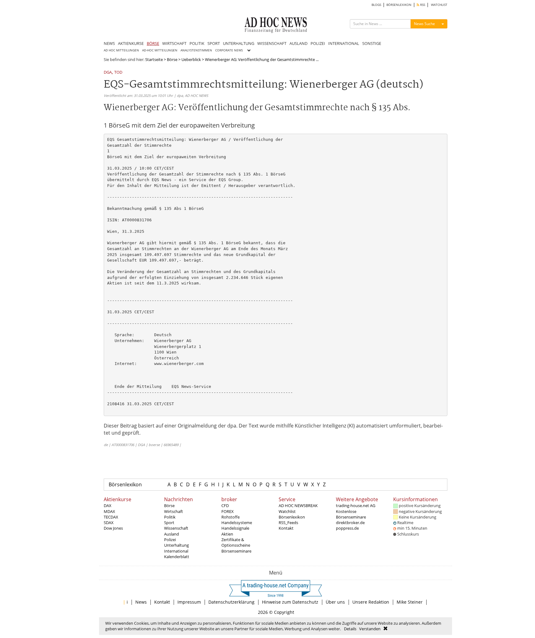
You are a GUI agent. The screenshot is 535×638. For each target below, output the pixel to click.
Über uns (335, 602)
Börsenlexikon (125, 484)
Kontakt (286, 528)
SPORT (213, 43)
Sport (169, 522)
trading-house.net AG (355, 505)
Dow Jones (113, 528)
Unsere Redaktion (370, 602)
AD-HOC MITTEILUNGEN (159, 50)
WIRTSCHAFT (174, 43)
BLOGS (376, 5)
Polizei (170, 539)
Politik (170, 517)
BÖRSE (153, 43)
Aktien (227, 534)
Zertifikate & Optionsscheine (235, 542)
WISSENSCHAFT (271, 43)
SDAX (109, 522)
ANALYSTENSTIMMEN (196, 50)
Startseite (154, 59)
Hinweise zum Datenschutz (290, 602)
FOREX (227, 511)
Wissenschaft (176, 528)
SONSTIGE (371, 43)
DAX (107, 505)
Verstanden (370, 628)
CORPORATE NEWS (229, 50)
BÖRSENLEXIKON (398, 5)
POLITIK (196, 43)
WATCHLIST (439, 5)
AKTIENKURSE (131, 43)
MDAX (109, 511)
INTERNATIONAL (343, 43)
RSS (422, 5)
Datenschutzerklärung (231, 602)
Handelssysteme (236, 522)
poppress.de (347, 528)
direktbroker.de (350, 522)
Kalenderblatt (176, 556)
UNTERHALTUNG (238, 43)
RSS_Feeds (288, 522)
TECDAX (111, 517)
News (141, 602)
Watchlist (287, 511)
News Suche (424, 23)
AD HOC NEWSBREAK (298, 505)
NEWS (109, 43)
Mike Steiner (410, 602)
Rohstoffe (230, 517)
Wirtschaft (173, 511)
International (176, 551)
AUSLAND (298, 43)
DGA (108, 72)
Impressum (189, 602)
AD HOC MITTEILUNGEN (121, 50)
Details (350, 628)
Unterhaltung (176, 545)
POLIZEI (318, 43)
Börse (172, 59)
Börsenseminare (236, 551)
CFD (225, 505)
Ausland (171, 534)
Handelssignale (235, 528)
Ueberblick (191, 59)
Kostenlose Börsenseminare (351, 514)
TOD (118, 72)
